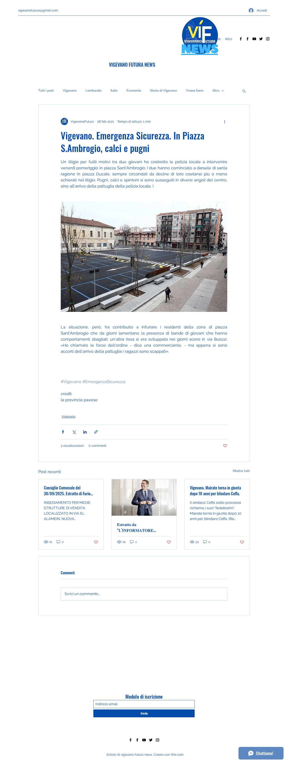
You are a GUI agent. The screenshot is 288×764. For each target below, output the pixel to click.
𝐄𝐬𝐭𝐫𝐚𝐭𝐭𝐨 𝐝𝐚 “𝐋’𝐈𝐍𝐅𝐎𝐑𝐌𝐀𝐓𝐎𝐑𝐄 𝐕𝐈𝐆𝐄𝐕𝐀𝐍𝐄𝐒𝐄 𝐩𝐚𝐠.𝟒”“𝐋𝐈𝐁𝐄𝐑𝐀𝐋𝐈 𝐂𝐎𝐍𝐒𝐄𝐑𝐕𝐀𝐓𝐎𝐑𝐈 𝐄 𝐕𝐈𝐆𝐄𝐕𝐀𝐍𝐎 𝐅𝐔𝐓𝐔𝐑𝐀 (137, 527)
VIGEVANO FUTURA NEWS (132, 64)
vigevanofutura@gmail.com (38, 10)
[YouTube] (254, 39)
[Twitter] (261, 39)
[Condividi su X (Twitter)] (74, 432)
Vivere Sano (194, 90)
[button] (244, 90)
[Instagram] (268, 39)
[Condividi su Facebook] (63, 432)
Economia (133, 90)
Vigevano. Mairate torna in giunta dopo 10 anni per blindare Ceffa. (215, 490)
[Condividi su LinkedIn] (85, 432)
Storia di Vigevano (163, 90)
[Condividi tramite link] (96, 432)
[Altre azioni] (224, 121)
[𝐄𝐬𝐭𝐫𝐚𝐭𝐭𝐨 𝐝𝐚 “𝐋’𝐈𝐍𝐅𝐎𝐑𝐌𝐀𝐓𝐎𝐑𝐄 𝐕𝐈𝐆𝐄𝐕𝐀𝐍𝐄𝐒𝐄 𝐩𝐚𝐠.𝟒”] (144, 497)
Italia (113, 90)
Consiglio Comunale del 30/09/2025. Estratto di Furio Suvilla (67, 490)
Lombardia (93, 90)
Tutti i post (46, 90)
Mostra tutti (241, 471)
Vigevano (69, 90)
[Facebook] (240, 39)
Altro (215, 90)
